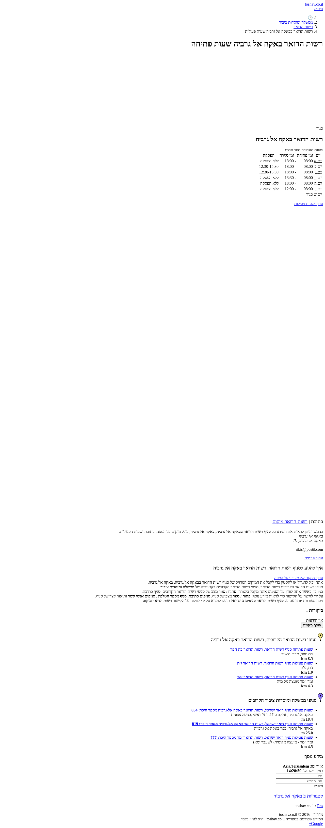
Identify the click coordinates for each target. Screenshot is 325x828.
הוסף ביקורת (312, 625)
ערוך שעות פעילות (308, 204)
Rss (320, 806)
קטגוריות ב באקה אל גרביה (298, 796)
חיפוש (318, 9)
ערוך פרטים (313, 558)
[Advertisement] (170, 89)
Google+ (316, 823)
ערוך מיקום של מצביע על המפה (298, 578)
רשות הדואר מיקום (289, 521)
